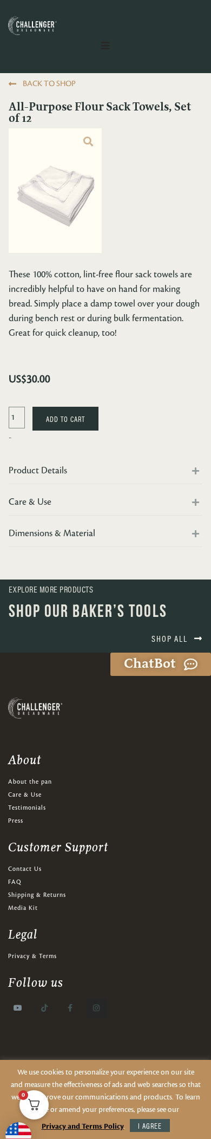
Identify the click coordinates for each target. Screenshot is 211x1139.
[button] (106, 474)
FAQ (15, 882)
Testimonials (27, 808)
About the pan (30, 782)
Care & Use (25, 795)
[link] (88, 142)
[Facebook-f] (70, 1008)
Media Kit (23, 908)
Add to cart (65, 418)
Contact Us (25, 869)
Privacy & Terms (32, 956)
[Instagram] (96, 1008)
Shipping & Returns (37, 895)
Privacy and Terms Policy (83, 1126)
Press (15, 821)
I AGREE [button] (150, 1125)
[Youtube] (18, 1008)
